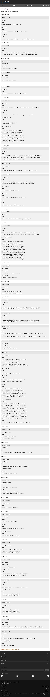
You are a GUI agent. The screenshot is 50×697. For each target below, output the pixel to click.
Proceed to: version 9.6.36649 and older (10, 649)
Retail (2, 5)
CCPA (47, 688)
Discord (48, 676)
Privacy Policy (46, 686)
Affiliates (47, 690)
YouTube (32, 676)
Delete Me (3, 688)
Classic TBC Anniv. (45, 5)
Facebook (2, 676)
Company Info (4, 690)
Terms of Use (4, 686)
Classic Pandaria (28, 5)
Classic (14, 5)
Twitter (17, 676)
